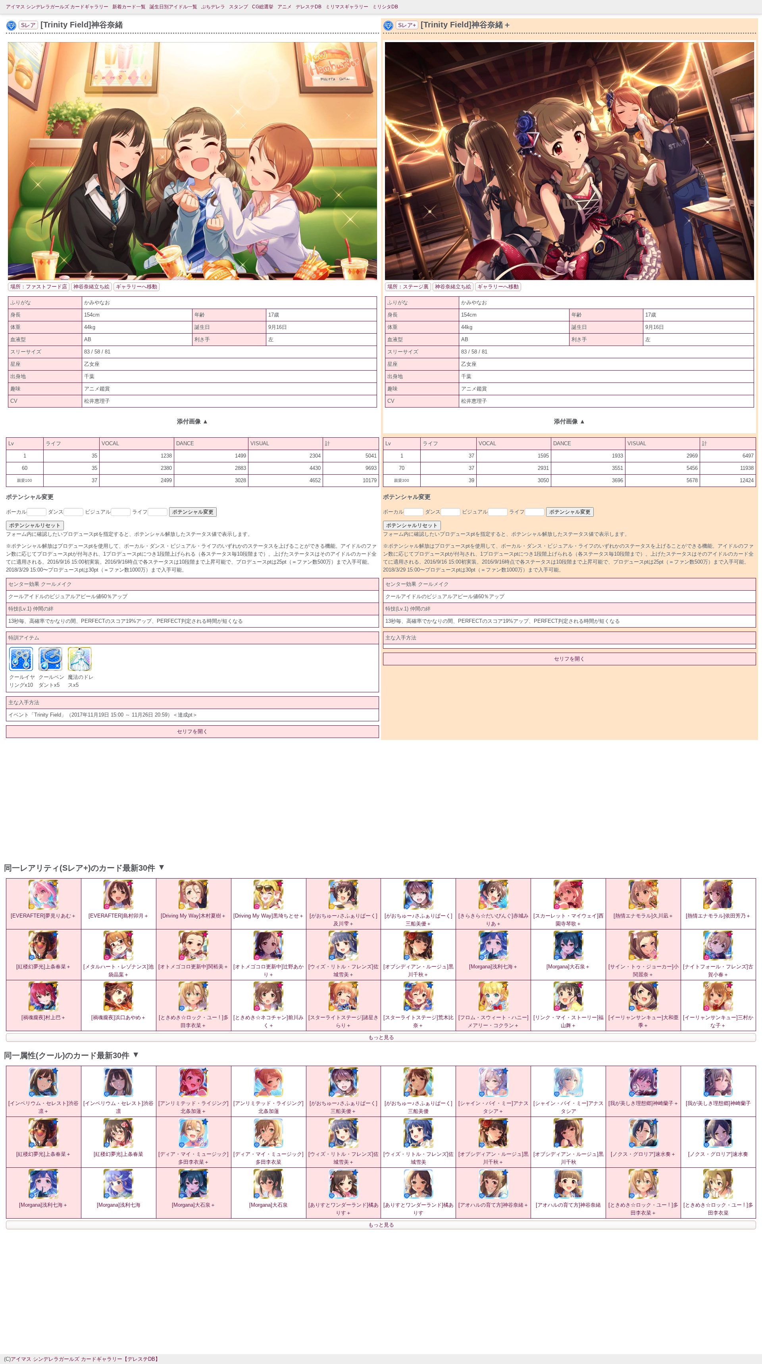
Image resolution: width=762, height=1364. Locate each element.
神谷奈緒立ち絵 (91, 287)
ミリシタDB (385, 7)
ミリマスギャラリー (346, 7)
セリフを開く (192, 731)
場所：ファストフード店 (38, 287)
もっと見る (381, 1037)
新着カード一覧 (129, 7)
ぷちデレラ (213, 7)
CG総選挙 (262, 7)
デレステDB (308, 7)
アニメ (284, 7)
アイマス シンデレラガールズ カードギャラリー (57, 7)
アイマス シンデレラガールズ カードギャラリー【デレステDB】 (85, 1359)
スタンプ (238, 7)
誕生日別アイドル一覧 (173, 7)
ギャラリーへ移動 (136, 287)
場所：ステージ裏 (408, 287)
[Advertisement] (381, 799)
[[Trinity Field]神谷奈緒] (192, 278)
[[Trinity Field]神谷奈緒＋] (569, 278)
